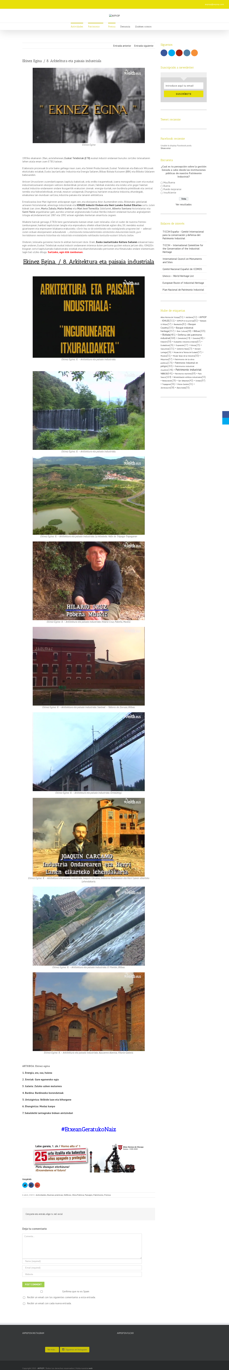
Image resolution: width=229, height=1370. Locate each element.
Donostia (196, 338)
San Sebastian (183, 381)
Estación (164, 342)
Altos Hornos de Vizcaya (170, 317)
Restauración (167, 381)
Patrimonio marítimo (183, 373)
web (91, 1368)
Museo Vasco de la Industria (184, 356)
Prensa (107, 1195)
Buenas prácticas (55, 1195)
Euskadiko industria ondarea (185, 342)
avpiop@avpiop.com (214, 4)
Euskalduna (165, 345)
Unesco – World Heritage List (178, 276)
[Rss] (70, 3)
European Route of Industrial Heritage (183, 282)
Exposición (180, 345)
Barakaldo (178, 324)
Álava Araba (181, 388)
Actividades (41, 1195)
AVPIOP (41, 1368)
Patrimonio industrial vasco (181, 371)
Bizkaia (166, 334)
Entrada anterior (122, 45)
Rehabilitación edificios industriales (188, 377)
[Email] (76, 3)
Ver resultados (184, 204)
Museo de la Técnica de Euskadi (186, 352)
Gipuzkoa (165, 348)
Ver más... (52, 1349)
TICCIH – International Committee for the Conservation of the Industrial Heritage (183, 249)
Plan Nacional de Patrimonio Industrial (183, 289)
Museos (164, 356)
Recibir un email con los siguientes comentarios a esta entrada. (61, 1297)
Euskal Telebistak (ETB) (77, 158)
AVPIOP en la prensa (185, 320)
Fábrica (193, 345)
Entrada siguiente (143, 45)
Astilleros (189, 317)
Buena (166, 185)
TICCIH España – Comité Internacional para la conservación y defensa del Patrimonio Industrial (183, 235)
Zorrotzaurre (165, 388)
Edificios (67, 1195)
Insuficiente (169, 192)
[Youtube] (60, 3)
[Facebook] (49, 3)
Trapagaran (166, 384)
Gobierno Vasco (182, 349)
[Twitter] (54, 3)
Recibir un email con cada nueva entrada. (49, 1303)
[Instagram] (65, 3)
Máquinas (164, 359)
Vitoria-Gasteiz (183, 384)
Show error (166, 148)
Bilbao (197, 331)
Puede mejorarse (172, 189)
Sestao (198, 380)
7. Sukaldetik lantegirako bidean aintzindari (47, 1113)
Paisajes (89, 1195)
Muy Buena (169, 182)
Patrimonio (98, 1195)
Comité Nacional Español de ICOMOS (182, 269)
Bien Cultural (182, 331)
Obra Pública (78, 1195)
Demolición (182, 338)
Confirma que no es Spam (75, 1291)
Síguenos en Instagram (76, 1349)
